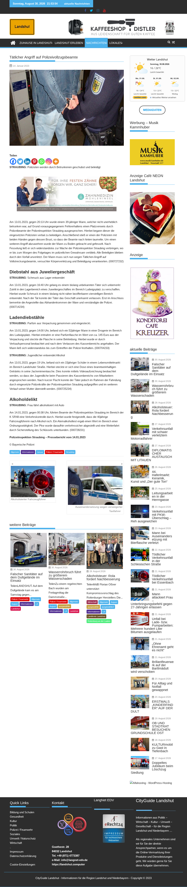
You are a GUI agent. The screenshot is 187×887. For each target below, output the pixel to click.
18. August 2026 (163, 740)
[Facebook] (13, 161)
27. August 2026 (163, 424)
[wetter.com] (140, 98)
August (15, 604)
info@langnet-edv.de (74, 860)
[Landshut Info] (13, 42)
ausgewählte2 (108, 607)
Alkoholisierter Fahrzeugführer (28, 499)
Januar (40, 452)
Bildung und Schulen (22, 812)
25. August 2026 (163, 488)
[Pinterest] (34, 161)
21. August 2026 (163, 571)
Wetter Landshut (157, 59)
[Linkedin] (27, 161)
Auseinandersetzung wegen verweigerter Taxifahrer (99, 508)
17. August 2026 (163, 758)
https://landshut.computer (68, 864)
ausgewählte (64, 606)
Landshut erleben (69, 42)
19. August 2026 (163, 718)
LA (37, 604)
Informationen (28, 452)
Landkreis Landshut (96, 616)
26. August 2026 (163, 467)
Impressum (17, 851)
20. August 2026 (163, 679)
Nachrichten (96, 42)
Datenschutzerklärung (23, 855)
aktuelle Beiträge (143, 349)
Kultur (13, 821)
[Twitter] (20, 161)
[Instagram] (48, 161)
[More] (56, 161)
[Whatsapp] (41, 161)
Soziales (15, 834)
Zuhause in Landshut (36, 42)
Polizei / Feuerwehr (54, 452)
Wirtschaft (92, 602)
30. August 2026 (21, 569)
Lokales (115, 42)
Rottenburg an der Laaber (99, 621)
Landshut (16, 609)
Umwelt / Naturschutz (23, 838)
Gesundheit (17, 816)
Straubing (70, 452)
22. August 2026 (163, 550)
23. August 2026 (163, 507)
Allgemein (15, 452)
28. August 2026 (97, 571)
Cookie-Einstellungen (22, 864)
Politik (13, 825)
